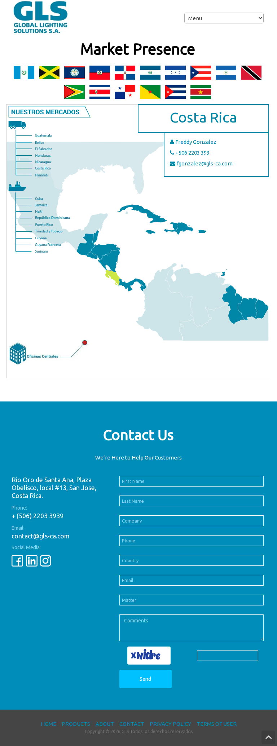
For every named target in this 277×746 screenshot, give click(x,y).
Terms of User (217, 724)
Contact (131, 724)
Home (48, 724)
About (105, 724)
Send (145, 679)
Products (76, 724)
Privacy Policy (170, 724)
